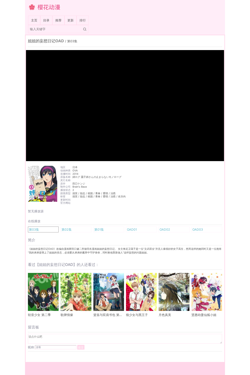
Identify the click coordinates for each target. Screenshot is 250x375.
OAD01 (132, 229)
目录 (46, 20)
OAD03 (197, 229)
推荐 (58, 20)
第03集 (34, 229)
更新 (70, 20)
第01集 (99, 229)
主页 (35, 20)
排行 (82, 20)
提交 (81, 347)
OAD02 (165, 229)
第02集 (67, 229)
